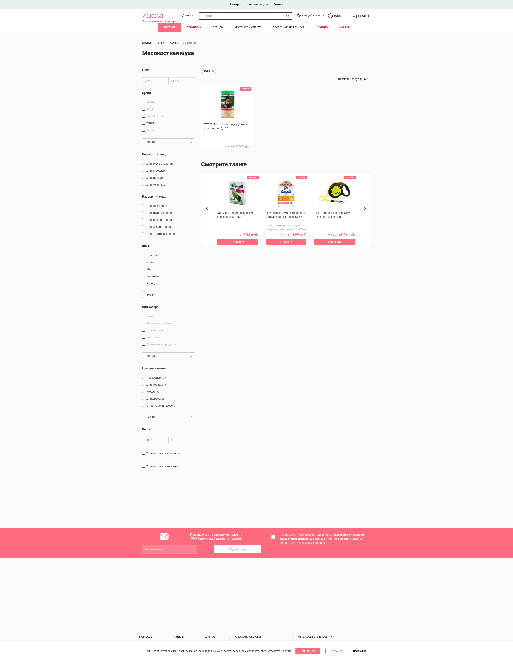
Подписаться (237, 549)
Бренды (218, 27)
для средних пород (159, 219)
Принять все (308, 651)
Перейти (278, 4)
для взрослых (155, 170)
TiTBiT (150, 123)
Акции (344, 27)
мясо (149, 269)
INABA (150, 102)
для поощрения (157, 384)
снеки (150, 316)
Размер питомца (154, 196)
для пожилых (155, 184)
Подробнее (359, 651)
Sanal (149, 130)
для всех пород (156, 205)
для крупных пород (159, 212)
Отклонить (337, 651)
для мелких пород (158, 226)
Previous (209, 215)
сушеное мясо (155, 330)
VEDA (149, 109)
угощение (152, 391)
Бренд (146, 93)
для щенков (154, 177)
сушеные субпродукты (161, 344)
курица (151, 283)
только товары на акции (162, 466)
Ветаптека (194, 27)
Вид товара (150, 307)
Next (365, 212)
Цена (145, 70)
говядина (152, 255)
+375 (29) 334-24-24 (313, 15)
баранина (153, 276)
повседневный (156, 377)
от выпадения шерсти (161, 405)
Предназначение (154, 368)
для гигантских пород (161, 233)
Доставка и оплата (248, 27)
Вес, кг (147, 429)
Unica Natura (154, 116)
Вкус (145, 246)
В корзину (237, 241)
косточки (152, 337)
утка (149, 262)
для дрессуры (155, 398)
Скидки (323, 27)
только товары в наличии (163, 453)
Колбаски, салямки (159, 323)
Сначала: (344, 79)
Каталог (169, 27)
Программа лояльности (289, 27)
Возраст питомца (154, 154)
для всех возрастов (159, 163)
